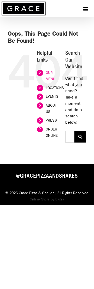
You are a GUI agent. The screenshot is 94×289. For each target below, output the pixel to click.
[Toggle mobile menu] (86, 9)
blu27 (59, 199)
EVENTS (52, 96)
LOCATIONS (55, 87)
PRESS (51, 120)
